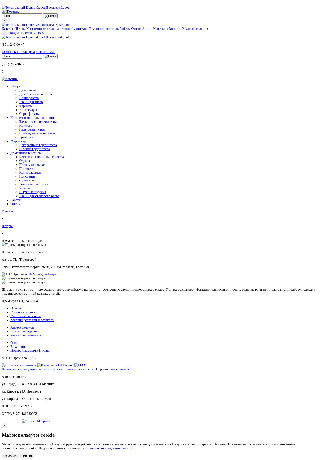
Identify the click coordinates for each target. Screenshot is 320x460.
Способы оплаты (23, 312)
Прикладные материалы (37, 133)
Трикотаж (26, 137)
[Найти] (50, 15)
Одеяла (24, 161)
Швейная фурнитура (34, 149)
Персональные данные (113, 369)
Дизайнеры (27, 90)
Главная (7, 211)
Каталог (8, 28)
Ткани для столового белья (39, 196)
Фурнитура (79, 28)
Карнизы (25, 106)
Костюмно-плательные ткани (48, 28)
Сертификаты (29, 114)
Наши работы (29, 98)
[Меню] (3, 4)
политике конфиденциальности (109, 448)
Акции (147, 28)
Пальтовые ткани (32, 129)
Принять (27, 456)
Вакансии (17, 346)
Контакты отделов (24, 331)
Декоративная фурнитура (38, 145)
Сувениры (27, 180)
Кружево (25, 125)
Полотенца (27, 176)
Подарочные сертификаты (30, 350)
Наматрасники (30, 172)
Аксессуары (28, 110)
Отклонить (10, 456)
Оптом (136, 28)
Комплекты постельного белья (41, 157)
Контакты (160, 28)
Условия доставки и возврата (32, 320)
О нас (14, 342)
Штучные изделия (32, 192)
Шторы (20, 28)
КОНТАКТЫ (12, 52)
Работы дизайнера (42, 274)
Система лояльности (25, 316)
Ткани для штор (31, 102)
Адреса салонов (196, 28)
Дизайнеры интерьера (35, 94)
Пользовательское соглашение (72, 369)
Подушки (26, 168)
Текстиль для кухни (34, 184)
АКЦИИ (28, 52)
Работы (125, 28)
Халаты (24, 188)
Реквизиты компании (26, 335)
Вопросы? (176, 28)
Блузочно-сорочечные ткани (40, 121)
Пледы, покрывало (33, 164)
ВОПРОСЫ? (45, 52)
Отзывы (16, 308)
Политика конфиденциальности (25, 369)
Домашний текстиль (103, 28)
